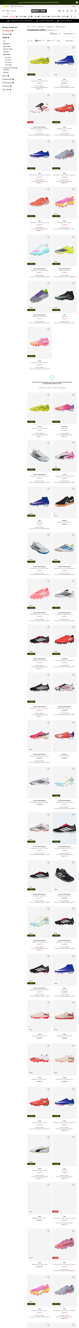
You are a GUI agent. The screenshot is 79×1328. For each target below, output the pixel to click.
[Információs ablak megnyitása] (77, 2)
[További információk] (39, 90)
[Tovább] (71, 16)
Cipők (34, 26)
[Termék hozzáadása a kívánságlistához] (48, 48)
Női (3, 11)
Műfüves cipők (60, 26)
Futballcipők (50, 26)
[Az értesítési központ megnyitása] (67, 11)
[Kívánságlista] (71, 11)
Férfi (7, 11)
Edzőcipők (41, 26)
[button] (55, 33)
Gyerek (13, 11)
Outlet (6, 6)
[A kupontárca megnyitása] (59, 11)
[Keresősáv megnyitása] (74, 16)
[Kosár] (75, 11)
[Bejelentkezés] (63, 11)
